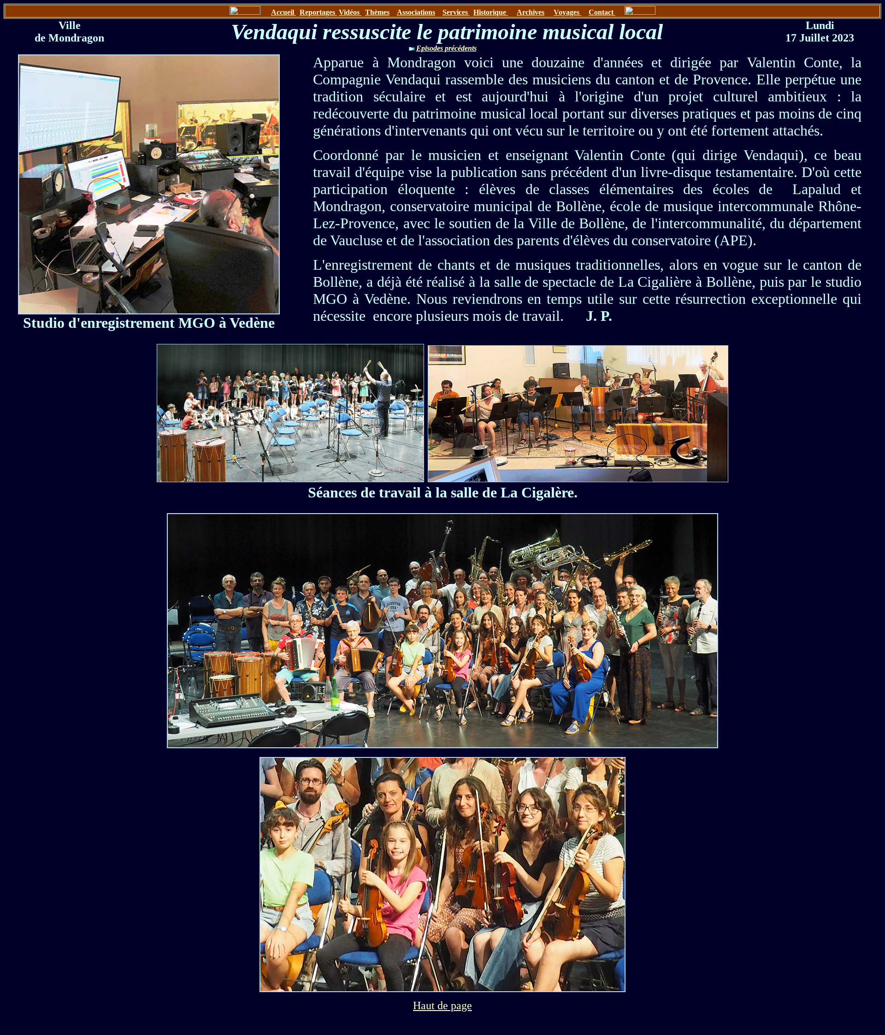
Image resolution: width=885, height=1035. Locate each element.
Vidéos (350, 12)
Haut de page (442, 1005)
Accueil (283, 12)
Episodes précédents (446, 48)
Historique (490, 12)
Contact (602, 12)
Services (456, 12)
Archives (530, 12)
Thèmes (377, 12)
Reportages (318, 12)
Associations (416, 12)
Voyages (567, 12)
